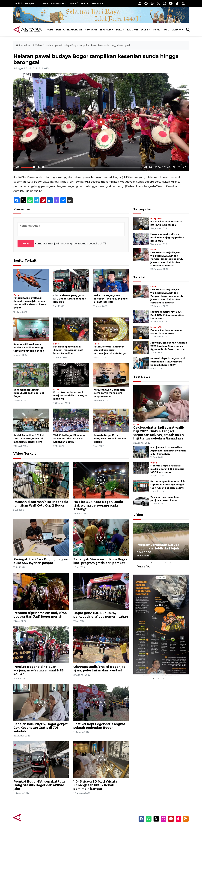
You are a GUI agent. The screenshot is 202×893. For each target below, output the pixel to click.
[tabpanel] (161, 541)
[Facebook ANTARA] (146, 3)
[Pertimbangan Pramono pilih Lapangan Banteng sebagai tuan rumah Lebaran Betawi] (141, 485)
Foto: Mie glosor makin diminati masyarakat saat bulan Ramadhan (68, 350)
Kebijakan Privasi (158, 846)
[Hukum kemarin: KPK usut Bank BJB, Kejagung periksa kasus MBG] (141, 238)
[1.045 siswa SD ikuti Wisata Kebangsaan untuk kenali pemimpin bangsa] (101, 759)
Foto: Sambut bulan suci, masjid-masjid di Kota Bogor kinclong (70, 395)
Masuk (152, 835)
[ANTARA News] (27, 29)
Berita (60, 29)
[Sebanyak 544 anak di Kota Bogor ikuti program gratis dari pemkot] (101, 537)
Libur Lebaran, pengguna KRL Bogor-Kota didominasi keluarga (69, 298)
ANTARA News (58, 3)
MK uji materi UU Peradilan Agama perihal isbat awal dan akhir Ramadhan (168, 450)
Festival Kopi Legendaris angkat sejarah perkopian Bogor (99, 726)
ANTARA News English (161, 829)
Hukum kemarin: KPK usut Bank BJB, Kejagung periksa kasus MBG (167, 237)
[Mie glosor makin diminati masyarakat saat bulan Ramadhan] (71, 329)
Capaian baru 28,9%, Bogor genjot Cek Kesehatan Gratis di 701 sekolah (40, 727)
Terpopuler (30, 3)
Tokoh (120, 29)
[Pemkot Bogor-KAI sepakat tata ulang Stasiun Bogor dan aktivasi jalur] (41, 759)
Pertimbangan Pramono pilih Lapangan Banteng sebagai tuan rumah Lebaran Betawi (167, 484)
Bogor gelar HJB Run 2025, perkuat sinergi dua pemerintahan (100, 614)
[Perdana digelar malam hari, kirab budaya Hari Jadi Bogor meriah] (41, 591)
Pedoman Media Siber (161, 862)
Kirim (26, 243)
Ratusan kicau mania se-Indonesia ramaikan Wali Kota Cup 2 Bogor (40, 503)
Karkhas (108, 829)
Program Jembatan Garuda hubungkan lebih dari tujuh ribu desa (158, 548)
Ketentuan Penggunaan (163, 840)
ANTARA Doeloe (113, 851)
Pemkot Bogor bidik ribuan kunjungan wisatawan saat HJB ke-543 (38, 670)
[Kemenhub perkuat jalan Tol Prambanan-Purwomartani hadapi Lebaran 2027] (141, 363)
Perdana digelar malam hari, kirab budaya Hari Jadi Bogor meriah (40, 614)
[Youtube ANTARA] (171, 3)
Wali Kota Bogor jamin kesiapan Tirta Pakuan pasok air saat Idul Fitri (110, 298)
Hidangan (91, 29)
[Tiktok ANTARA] (177, 3)
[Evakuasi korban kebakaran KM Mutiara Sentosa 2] (141, 223)
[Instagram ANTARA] (164, 3)
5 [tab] (170, 562)
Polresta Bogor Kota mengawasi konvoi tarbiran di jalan (109, 438)
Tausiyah (132, 29)
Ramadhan (25, 45)
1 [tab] (151, 562)
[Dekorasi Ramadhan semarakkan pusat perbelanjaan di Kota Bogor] (111, 329)
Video (38, 45)
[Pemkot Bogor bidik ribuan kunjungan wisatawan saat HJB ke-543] (41, 644)
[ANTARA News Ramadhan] (30, 817)
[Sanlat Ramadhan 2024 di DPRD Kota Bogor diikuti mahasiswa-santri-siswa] (31, 420)
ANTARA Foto (97, 3)
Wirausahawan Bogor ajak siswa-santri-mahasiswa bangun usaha (109, 393)
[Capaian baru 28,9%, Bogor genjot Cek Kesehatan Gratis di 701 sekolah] (41, 702)
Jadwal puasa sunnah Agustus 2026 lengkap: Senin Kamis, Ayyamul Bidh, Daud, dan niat (168, 346)
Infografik (156, 218)
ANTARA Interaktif (114, 840)
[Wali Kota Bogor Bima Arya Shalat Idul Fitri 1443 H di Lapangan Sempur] (71, 420)
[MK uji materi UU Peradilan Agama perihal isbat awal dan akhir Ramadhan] (141, 452)
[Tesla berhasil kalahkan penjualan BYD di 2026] (141, 501)
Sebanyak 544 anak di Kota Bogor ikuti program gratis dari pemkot (100, 561)
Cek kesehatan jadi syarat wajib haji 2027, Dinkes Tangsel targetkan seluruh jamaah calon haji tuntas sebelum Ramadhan (166, 259)
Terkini (18, 3)
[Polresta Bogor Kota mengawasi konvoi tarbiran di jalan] (111, 420)
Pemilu (84, 3)
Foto (166, 29)
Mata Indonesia (112, 846)
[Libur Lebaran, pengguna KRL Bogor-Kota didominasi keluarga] (71, 280)
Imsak (156, 29)
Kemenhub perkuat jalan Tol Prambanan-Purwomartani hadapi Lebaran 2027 (167, 361)
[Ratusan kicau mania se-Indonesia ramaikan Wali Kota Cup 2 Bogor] (41, 479)
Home (50, 29)
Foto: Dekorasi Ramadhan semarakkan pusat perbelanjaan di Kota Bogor (110, 350)
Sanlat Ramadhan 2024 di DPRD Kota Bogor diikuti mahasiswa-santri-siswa (28, 438)
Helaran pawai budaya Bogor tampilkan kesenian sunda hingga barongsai (88, 45)
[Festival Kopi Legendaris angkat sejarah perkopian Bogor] (101, 702)
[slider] (28, 167)
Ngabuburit (74, 29)
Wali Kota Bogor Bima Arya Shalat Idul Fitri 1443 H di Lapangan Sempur (69, 438)
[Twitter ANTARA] (158, 3)
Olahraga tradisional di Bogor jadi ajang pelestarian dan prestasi (99, 668)
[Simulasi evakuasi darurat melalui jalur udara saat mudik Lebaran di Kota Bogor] (31, 280)
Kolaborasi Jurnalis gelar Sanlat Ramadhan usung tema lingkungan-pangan (28, 347)
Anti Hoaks (109, 835)
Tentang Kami (156, 857)
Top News (43, 3)
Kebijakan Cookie (158, 851)
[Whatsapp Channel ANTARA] (152, 3)
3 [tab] (161, 562)
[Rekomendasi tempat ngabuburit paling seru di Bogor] (31, 374)
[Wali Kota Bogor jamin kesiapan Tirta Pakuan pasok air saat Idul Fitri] (111, 280)
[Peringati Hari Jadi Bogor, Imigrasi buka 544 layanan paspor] (41, 537)
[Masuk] (139, 3)
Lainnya (176, 29)
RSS (150, 868)
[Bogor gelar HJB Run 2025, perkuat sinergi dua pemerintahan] (101, 591)
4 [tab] (165, 562)
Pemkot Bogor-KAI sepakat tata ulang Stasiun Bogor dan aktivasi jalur (39, 785)
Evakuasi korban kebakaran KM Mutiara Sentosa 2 (158, 666)
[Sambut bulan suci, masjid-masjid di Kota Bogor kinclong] (71, 374)
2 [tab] (156, 562)
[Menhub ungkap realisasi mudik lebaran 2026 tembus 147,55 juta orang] (141, 467)
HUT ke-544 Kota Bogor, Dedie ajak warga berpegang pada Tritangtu (98, 505)
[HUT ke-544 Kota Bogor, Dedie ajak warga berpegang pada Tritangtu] (101, 479)
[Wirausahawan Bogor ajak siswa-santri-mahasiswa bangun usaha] (111, 374)
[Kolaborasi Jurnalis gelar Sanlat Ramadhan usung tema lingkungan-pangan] (31, 329)
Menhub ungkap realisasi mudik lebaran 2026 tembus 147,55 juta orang (167, 469)
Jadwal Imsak (66, 868)
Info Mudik (106, 29)
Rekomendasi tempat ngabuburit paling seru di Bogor (28, 393)
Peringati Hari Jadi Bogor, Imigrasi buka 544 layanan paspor (40, 561)
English (145, 29)
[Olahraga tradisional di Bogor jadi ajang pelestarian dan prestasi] (101, 644)
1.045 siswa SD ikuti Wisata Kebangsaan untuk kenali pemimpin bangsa (95, 785)
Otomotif (73, 3)
